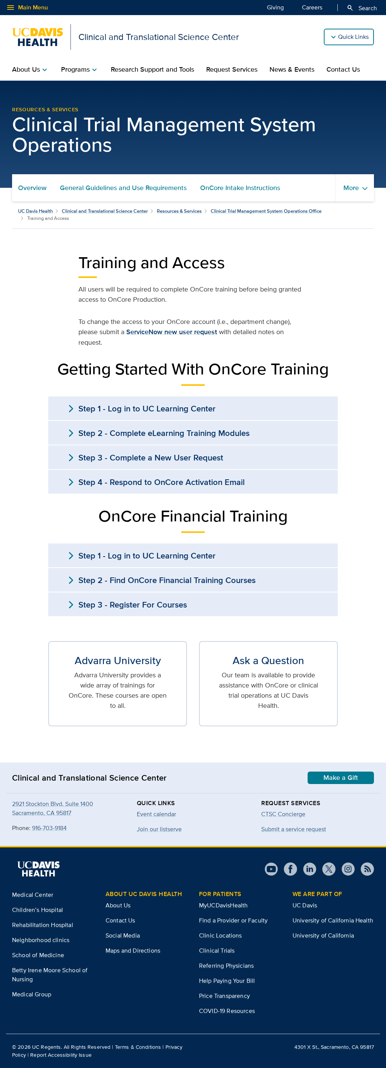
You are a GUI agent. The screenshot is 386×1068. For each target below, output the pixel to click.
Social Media (123, 935)
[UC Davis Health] (38, 868)
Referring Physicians (226, 965)
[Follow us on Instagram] (345, 869)
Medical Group (31, 994)
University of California (323, 935)
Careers (312, 7)
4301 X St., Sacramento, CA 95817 (334, 1047)
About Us (118, 905)
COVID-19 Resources (227, 1011)
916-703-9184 (49, 828)
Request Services (231, 69)
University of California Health (333, 920)
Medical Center (32, 894)
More (351, 188)
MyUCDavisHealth (223, 905)
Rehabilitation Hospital (42, 925)
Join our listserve (159, 829)
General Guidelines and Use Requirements (123, 188)
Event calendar (156, 814)
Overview (32, 188)
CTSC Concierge (283, 814)
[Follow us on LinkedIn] (306, 869)
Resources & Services (179, 211)
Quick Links (353, 36)
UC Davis (305, 905)
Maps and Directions (133, 950)
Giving (275, 7)
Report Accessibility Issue (61, 1055)
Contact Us (343, 69)
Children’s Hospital (37, 909)
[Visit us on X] (325, 869)
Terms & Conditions (138, 1047)
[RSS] (364, 869)
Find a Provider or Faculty (233, 920)
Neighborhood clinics (40, 940)
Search (361, 7)
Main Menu (27, 7)
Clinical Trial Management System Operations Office (266, 211)
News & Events (292, 69)
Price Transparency (224, 995)
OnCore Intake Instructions (240, 188)
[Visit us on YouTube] (271, 869)
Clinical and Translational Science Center (105, 211)
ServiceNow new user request (171, 332)
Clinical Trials (216, 950)
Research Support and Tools (152, 69)
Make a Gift (340, 778)
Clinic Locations (220, 935)
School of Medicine (38, 955)
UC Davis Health (35, 211)
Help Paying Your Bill (227, 980)
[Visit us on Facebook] (287, 869)
